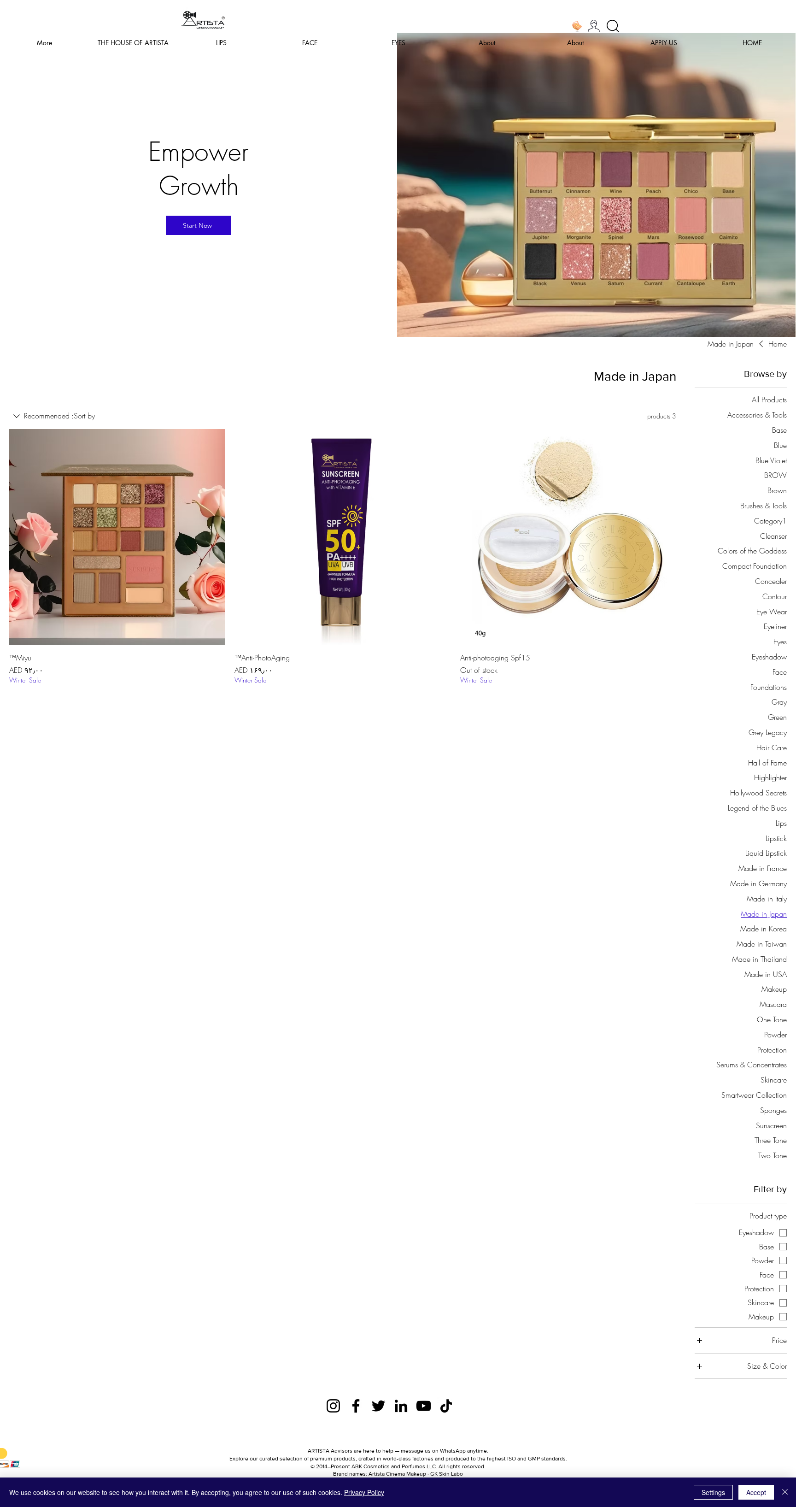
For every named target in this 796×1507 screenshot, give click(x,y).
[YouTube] (424, 1406)
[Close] (784, 1492)
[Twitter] (378, 1406)
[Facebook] (356, 1406)
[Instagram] (333, 1406)
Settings (713, 1492)
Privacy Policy (364, 1492)
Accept (756, 1492)
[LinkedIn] (401, 1406)
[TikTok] (446, 1406)
